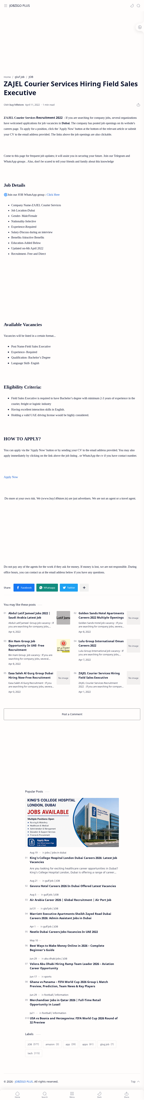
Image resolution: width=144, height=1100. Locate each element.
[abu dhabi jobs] (53, 958)
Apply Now (11, 477)
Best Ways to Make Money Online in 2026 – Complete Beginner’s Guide (67, 948)
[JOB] (58, 880)
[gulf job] (50, 880)
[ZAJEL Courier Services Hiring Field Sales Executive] (133, 678)
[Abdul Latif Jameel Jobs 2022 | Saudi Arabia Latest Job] (63, 618)
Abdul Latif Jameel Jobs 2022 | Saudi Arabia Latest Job (29, 615)
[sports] (47, 976)
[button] (132, 5)
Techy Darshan (86, 1081)
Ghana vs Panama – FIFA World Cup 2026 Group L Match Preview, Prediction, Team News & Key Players (69, 984)
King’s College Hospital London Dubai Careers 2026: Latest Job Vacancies (73, 860)
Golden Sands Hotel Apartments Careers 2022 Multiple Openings (101, 615)
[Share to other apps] (84, 588)
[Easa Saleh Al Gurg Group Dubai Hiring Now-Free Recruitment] (63, 678)
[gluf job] (48, 908)
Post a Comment (72, 714)
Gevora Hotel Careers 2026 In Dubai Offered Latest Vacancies (73, 886)
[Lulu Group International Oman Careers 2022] (133, 646)
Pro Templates (124, 1081)
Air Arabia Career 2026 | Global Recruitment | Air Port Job (70, 900)
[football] (49, 994)
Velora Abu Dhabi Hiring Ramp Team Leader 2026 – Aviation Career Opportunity (72, 966)
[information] (61, 994)
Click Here (53, 194)
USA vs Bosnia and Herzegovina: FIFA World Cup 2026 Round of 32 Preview (74, 1020)
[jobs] (48, 852)
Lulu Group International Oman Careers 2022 (101, 643)
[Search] (138, 5)
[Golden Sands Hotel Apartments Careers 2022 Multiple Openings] (133, 618)
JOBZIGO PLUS (19, 6)
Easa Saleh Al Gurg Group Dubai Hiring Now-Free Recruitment (30, 675)
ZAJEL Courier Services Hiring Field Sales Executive (99, 675)
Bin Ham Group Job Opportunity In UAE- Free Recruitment (26, 645)
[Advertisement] (72, 41)
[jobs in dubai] (59, 852)
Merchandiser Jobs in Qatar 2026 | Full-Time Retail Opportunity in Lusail (65, 1002)
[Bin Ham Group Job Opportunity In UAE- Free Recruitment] (63, 646)
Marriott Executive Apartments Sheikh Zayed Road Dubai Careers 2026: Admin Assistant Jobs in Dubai (70, 916)
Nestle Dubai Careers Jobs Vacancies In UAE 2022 (64, 932)
